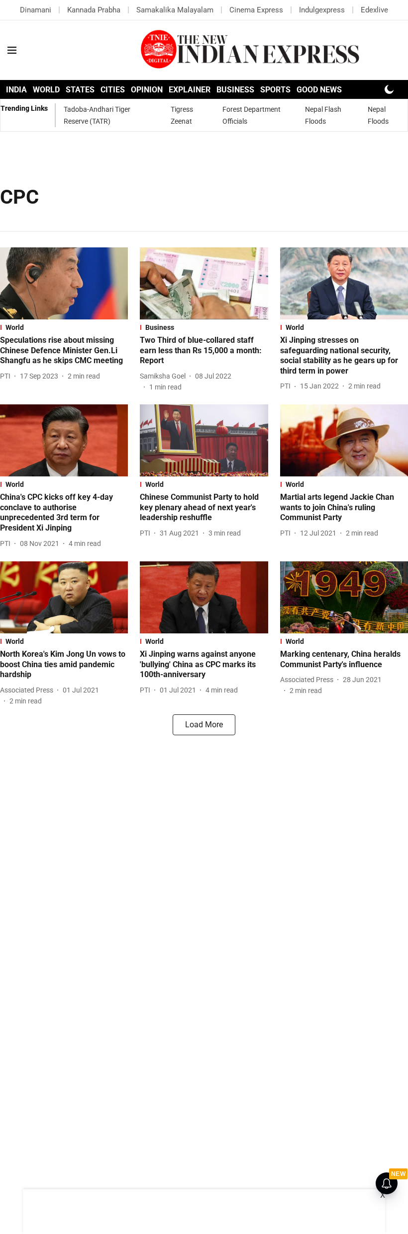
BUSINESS (235, 89)
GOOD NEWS (319, 89)
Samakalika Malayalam (174, 9)
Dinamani (35, 9)
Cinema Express (256, 9)
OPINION (147, 89)
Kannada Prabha (93, 9)
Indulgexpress (322, 9)
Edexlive (374, 9)
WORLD (46, 89)
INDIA (16, 89)
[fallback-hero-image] (64, 283)
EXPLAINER (189, 89)
